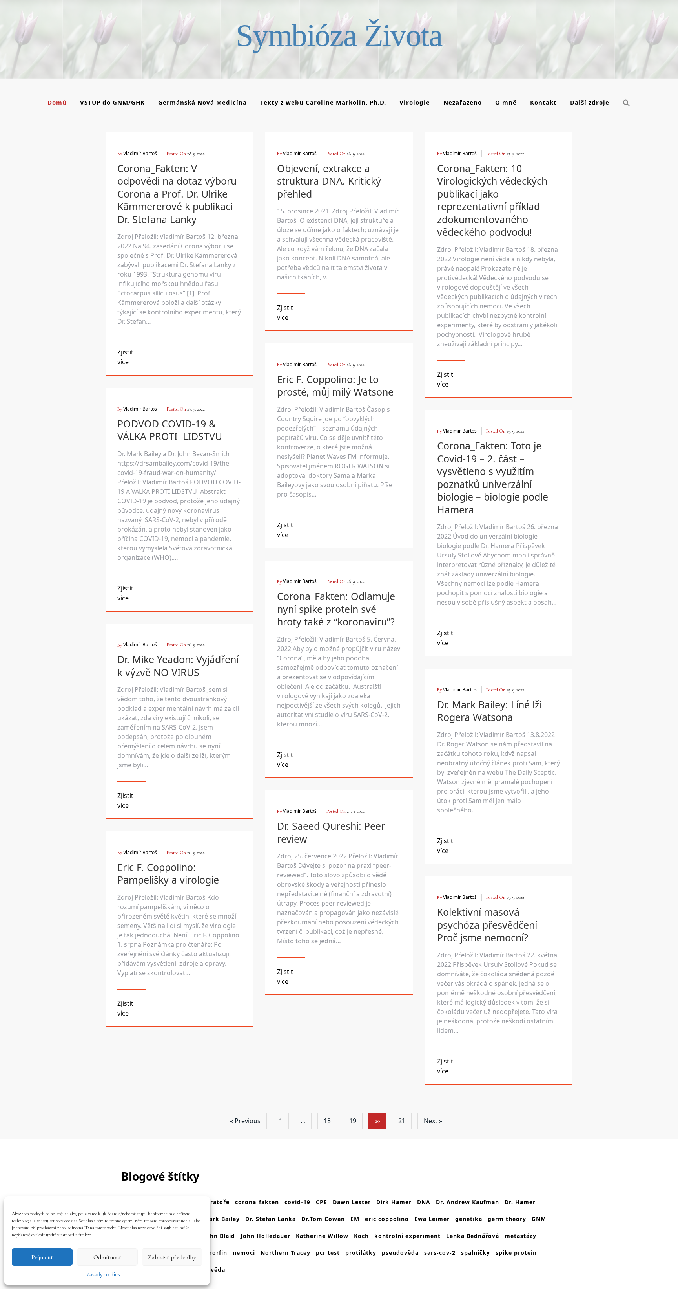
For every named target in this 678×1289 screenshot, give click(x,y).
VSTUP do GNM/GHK (112, 102)
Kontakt (543, 102)
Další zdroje (589, 102)
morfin (216, 1252)
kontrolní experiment (407, 1235)
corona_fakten (257, 1202)
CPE (321, 1202)
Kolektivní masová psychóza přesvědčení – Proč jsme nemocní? (491, 924)
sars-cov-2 (440, 1252)
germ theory (507, 1219)
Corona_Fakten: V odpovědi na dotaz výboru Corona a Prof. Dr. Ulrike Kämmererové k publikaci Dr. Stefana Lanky (177, 193)
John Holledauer (265, 1235)
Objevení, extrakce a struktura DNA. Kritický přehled (329, 180)
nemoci (244, 1252)
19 (352, 1121)
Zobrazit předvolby (172, 1257)
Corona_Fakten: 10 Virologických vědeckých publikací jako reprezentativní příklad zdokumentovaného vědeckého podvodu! (492, 200)
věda (218, 1269)
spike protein (516, 1252)
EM (354, 1219)
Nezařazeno (462, 102)
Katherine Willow (322, 1235)
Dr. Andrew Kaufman (467, 1202)
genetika (468, 1219)
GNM (539, 1219)
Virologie (414, 102)
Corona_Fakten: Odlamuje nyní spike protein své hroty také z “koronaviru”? (336, 608)
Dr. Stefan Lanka (270, 1219)
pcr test (328, 1252)
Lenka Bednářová (472, 1235)
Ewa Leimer (432, 1219)
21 (401, 1121)
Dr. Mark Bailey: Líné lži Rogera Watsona (489, 711)
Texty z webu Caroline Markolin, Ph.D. (323, 102)
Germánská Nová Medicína (202, 102)
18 (327, 1121)
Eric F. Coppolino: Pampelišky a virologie (168, 873)
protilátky (360, 1252)
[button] (626, 103)
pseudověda (400, 1252)
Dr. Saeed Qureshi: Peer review (331, 832)
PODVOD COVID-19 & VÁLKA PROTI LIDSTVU (169, 430)
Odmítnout (107, 1257)
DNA (423, 1202)
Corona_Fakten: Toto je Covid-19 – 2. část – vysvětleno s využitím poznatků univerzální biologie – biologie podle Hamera (492, 477)
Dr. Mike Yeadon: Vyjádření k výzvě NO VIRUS (178, 666)
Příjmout (42, 1257)
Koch (361, 1235)
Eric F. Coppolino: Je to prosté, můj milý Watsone (335, 385)
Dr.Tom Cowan (323, 1219)
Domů (57, 102)
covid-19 (297, 1202)
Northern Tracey (285, 1252)
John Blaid (219, 1235)
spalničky (475, 1252)
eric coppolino (387, 1219)
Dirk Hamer (394, 1202)
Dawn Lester (352, 1202)
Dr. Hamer (520, 1202)
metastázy (520, 1235)
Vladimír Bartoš (140, 153)
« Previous (245, 1121)
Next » (433, 1121)
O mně (506, 102)
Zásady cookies (103, 1274)
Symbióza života (339, 35)
